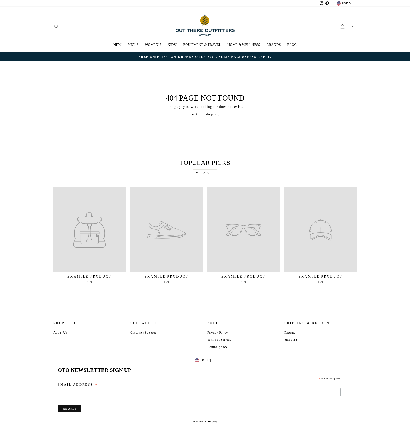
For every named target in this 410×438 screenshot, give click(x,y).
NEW (117, 44)
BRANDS (273, 44)
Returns (289, 332)
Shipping (290, 339)
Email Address (78, 385)
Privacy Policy (217, 332)
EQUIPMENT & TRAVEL (202, 44)
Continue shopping (205, 114)
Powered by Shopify (204, 421)
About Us (60, 332)
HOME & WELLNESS (243, 44)
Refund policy (217, 347)
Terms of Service (219, 339)
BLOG (292, 44)
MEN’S (133, 44)
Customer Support (143, 332)
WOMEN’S (153, 44)
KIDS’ (172, 44)
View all (205, 172)
